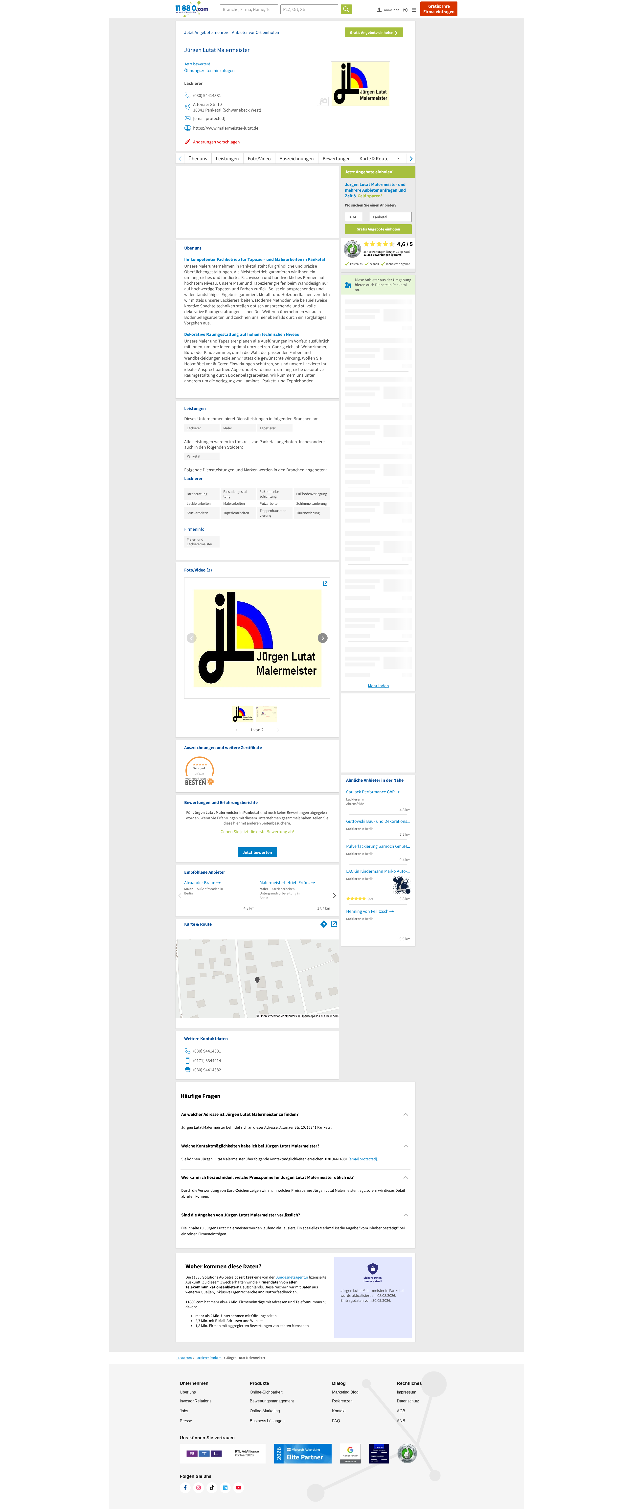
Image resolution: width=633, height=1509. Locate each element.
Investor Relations (195, 1401)
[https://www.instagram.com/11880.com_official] (198, 1487)
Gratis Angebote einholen (372, 32)
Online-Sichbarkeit (266, 1392)
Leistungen (227, 158)
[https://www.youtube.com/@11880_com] (238, 1487)
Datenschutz (408, 1401)
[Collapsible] (406, 1114)
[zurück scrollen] (180, 158)
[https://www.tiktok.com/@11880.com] (211, 1487)
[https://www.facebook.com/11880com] (185, 1487)
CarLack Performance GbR (370, 792)
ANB (401, 1421)
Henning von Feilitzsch (367, 911)
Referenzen (342, 1401)
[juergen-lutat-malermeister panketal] (242, 714)
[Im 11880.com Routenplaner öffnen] (324, 923)
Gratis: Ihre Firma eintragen (438, 9)
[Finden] (346, 9)
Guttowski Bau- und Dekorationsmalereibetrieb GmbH (378, 821)
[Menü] (416, 9)
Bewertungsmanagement (272, 1401)
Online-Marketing (265, 1411)
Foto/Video (259, 158)
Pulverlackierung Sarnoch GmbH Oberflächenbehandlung (378, 846)
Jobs (184, 1411)
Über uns (197, 158)
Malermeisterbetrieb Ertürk (285, 882)
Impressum (406, 1392)
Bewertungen (337, 158)
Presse (186, 1421)
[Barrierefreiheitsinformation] (407, 9)
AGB (401, 1411)
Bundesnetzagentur (291, 1277)
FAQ (336, 1421)
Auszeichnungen (297, 158)
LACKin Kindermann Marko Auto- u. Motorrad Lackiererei (378, 871)
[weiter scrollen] (411, 158)
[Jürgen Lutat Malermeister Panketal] (325, 583)
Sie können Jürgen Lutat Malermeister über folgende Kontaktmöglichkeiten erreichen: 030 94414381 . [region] (279, 1158)
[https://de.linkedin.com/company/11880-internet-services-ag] (225, 1487)
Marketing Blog (345, 1392)
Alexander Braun (199, 882)
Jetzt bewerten (257, 852)
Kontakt (338, 1411)
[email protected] (362, 1158)
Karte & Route (374, 158)
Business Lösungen (267, 1421)
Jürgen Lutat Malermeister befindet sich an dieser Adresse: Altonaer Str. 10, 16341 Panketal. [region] (257, 1127)
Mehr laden (378, 685)
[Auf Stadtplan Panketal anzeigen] (334, 924)
